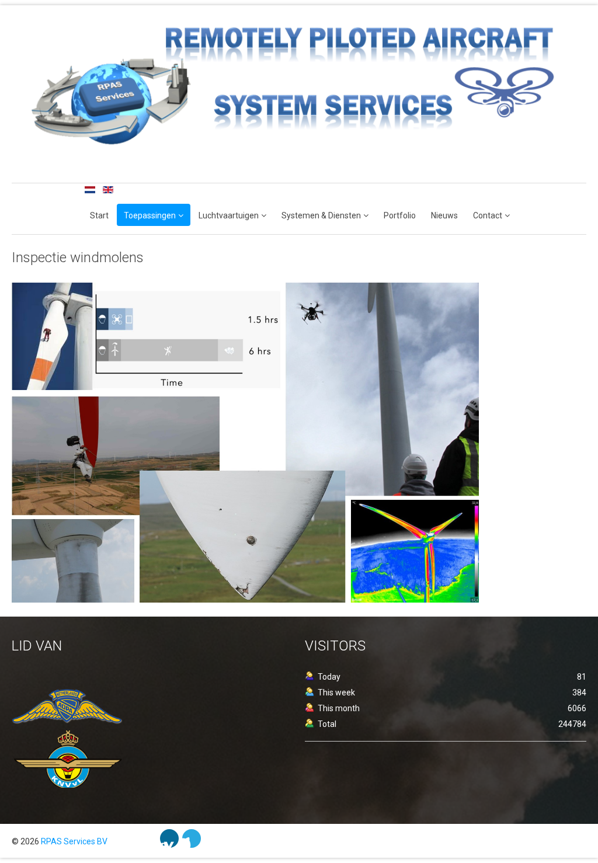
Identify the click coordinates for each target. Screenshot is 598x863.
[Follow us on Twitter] (191, 838)
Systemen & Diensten (321, 215)
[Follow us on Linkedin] (169, 838)
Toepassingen (150, 215)
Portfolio (400, 215)
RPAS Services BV (74, 841)
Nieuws (444, 215)
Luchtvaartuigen (229, 215)
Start (99, 215)
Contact (487, 215)
